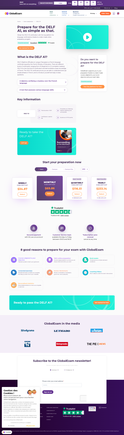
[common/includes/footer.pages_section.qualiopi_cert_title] (92, 409)
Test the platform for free (92, 86)
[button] (7, 432)
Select (22, 194)
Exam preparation (28, 21)
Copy (60, 3)
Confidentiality (51, 410)
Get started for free (26, 48)
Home (19, 21)
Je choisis (11, 426)
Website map (50, 416)
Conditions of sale (52, 413)
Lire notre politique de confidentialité (13, 420)
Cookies (49, 419)
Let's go (24, 143)
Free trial (105, 13)
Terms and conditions (52, 407)
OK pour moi (30, 426)
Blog (115, 8)
